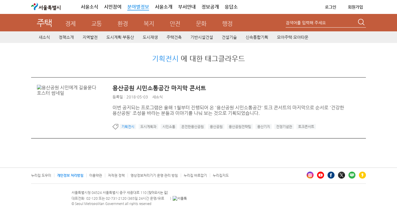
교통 (96, 23)
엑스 (341, 175)
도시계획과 (148, 127)
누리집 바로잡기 (195, 175)
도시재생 (150, 37)
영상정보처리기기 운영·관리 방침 (154, 175)
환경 (122, 23)
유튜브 (320, 175)
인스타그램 (310, 175)
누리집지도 (221, 175)
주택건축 (174, 37)
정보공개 (210, 7)
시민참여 (112, 7)
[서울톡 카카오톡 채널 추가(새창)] (180, 198)
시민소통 (168, 127)
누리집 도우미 (41, 175)
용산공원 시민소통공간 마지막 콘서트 (159, 88)
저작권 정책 (116, 175)
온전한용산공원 (192, 127)
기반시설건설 (201, 37)
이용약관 (95, 175)
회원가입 (355, 7)
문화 (201, 23)
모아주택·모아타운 (292, 37)
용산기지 (263, 127)
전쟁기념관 (284, 127)
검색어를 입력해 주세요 (306, 22)
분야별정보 (138, 7)
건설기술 (229, 37)
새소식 (44, 37)
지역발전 (90, 37)
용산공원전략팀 (240, 127)
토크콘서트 (306, 127)
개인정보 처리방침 (70, 175)
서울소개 (163, 7)
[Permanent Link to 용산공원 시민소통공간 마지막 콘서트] (74, 87)
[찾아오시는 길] (157, 193)
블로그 (351, 175)
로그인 (330, 7)
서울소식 (89, 7)
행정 (227, 23)
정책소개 (66, 37)
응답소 (231, 7)
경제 (70, 23)
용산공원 (216, 127)
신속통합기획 (257, 37)
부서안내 (187, 7)
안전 (175, 23)
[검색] (362, 23)
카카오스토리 (362, 175)
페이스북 (331, 175)
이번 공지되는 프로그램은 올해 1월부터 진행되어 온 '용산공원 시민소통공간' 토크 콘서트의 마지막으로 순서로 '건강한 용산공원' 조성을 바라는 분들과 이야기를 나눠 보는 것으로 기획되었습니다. (228, 110)
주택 (44, 23)
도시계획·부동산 (120, 37)
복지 (149, 23)
